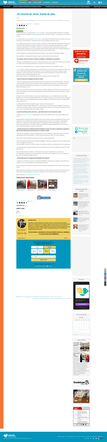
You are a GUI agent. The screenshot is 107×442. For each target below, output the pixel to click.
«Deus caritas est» (27, 114)
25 (83, 329)
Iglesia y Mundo (37, 2)
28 (74, 331)
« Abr (74, 334)
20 (88, 327)
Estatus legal (88, 436)
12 (85, 324)
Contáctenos (99, 436)
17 (81, 327)
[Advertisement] (43, 284)
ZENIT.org (36, 32)
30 (79, 331)
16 (79, 327)
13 (88, 324)
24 (81, 329)
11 (83, 324)
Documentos (46, 2)
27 (88, 329)
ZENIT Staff (29, 23)
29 (76, 331)
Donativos (55, 2)
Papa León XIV (22, 2)
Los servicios (77, 436)
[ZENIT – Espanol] (10, 2)
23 (79, 329)
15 (76, 327)
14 (74, 327)
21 (74, 329)
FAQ (66, 436)
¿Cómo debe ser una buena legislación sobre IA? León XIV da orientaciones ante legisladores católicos (81, 165)
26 (85, 329)
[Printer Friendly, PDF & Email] (19, 31)
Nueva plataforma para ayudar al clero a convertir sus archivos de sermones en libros (81, 177)
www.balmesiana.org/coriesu (33, 174)
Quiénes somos (60, 436)
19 (85, 327)
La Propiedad (71, 436)
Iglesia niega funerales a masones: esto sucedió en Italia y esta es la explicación (83, 212)
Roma (29, 2)
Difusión (82, 436)
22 (76, 329)
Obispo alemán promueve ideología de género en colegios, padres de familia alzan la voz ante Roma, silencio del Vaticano (83, 227)
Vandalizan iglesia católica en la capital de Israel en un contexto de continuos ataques (37, 6)
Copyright (94, 436)
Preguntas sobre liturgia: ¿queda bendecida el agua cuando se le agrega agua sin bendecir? (83, 195)
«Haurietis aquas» (37, 39)
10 (81, 324)
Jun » (77, 334)
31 (81, 331)
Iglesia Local (36, 23)
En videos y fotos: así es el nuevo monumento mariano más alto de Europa (83, 219)
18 (83, 327)
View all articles (20, 216)
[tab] (77, 408)
